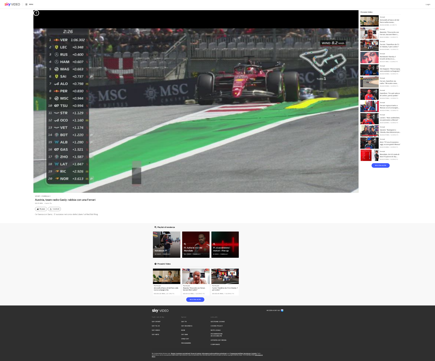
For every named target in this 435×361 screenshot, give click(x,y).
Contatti (254, 353)
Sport (37, 196)
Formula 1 (46, 196)
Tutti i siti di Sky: (158, 317)
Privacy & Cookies (196, 353)
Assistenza (247, 353)
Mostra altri (380, 165)
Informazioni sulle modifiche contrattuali (214, 353)
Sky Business (186, 326)
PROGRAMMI (186, 343)
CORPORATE (215, 344)
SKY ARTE (155, 334)
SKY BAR (184, 334)
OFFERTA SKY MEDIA (218, 340)
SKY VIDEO (156, 330)
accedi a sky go (273, 310)
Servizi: (184, 317)
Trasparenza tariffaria (236, 353)
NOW (183, 330)
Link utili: (214, 317)
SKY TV (184, 321)
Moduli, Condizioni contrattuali (180, 353)
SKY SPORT (156, 321)
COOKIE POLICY (217, 326)
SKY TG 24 (156, 326)
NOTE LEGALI (216, 330)
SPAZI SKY (185, 339)
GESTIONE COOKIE (218, 321)
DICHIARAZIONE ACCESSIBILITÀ (217, 335)
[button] (41, 209)
